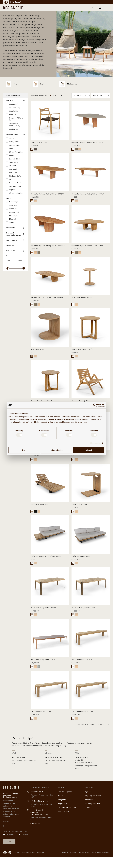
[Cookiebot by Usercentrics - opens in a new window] (95, 405)
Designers (62, 800)
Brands (61, 796)
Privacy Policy (84, 852)
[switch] (44, 435)
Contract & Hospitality (67, 807)
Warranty (88, 800)
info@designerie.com (53, 757)
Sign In (88, 792)
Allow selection (56, 450)
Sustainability (63, 811)
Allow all (89, 450)
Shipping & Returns (93, 796)
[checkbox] (15, 835)
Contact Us (35, 823)
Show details (95, 443)
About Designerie (65, 792)
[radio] (8, 835)
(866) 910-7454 (18, 757)
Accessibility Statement (101, 852)
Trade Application (92, 804)
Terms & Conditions (69, 852)
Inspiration (62, 804)
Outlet (87, 807)
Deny (24, 450)
